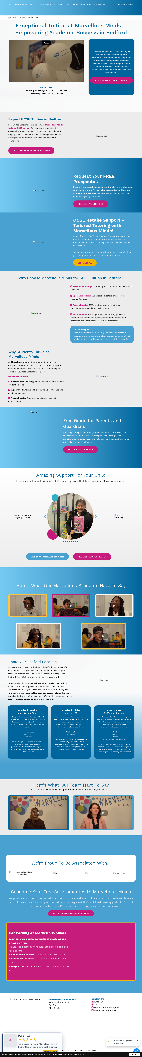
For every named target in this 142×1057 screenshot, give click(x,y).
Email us (98, 1001)
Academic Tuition (33, 4)
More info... (82, 1054)
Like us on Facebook (105, 1010)
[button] (32, 1045)
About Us (19, 4)
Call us (97, 1004)
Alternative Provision (74, 4)
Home (11, 4)
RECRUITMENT (99, 4)
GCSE (89, 4)
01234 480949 (126, 4)
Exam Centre (56, 4)
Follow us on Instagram (106, 1007)
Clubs (46, 4)
